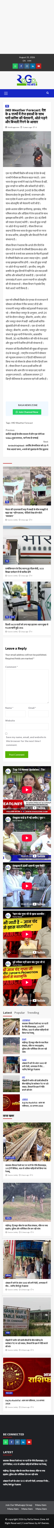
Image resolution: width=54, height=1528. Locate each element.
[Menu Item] (21, 66)
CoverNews (28, 1523)
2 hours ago (25, 1175)
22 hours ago (25, 1290)
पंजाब (23, 1077)
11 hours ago (25, 1232)
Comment (11, 666)
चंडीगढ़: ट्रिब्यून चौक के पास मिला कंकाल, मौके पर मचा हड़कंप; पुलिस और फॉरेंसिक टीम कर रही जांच (24, 1472)
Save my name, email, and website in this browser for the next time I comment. (26, 741)
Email (32, 707)
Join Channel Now (28, 411)
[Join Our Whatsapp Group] (15, 66)
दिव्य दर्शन (25, 1099)
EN (24, 60)
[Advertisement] (27, 27)
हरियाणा (24, 1060)
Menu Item (40, 1504)
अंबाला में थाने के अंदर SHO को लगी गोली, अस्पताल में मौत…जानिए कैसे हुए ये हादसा (34, 1066)
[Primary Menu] (6, 93)
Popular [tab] (19, 1012)
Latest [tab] (7, 1012)
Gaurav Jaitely (13, 520)
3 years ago (27, 127)
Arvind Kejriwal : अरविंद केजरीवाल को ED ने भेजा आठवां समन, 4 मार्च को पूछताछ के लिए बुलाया (27, 445)
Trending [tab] (33, 1012)
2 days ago (24, 520)
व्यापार (12, 617)
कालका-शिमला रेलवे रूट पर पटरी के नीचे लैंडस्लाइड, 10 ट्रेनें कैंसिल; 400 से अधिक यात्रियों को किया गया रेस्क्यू (26, 1168)
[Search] (48, 93)
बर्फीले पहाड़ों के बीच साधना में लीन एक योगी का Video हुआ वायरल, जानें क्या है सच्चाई (25, 434)
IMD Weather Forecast (22, 423)
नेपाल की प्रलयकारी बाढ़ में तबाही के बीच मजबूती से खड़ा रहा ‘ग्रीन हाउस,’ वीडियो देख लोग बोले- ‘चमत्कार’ (26, 513)
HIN (29, 60)
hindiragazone (13, 127)
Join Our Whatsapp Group (18, 1504)
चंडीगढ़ (24, 1039)
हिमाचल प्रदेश (26, 1020)
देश (7, 106)
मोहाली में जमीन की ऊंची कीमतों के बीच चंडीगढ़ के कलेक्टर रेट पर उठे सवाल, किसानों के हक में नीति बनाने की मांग (26, 1343)
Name (9, 707)
